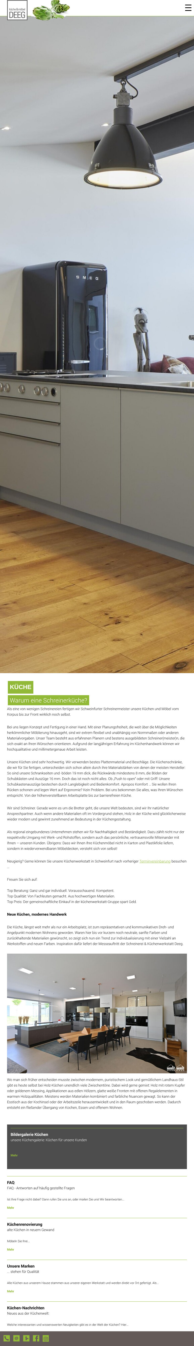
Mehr (14, 1155)
